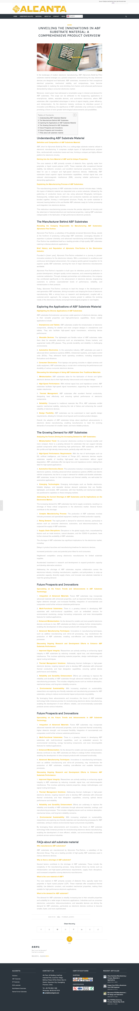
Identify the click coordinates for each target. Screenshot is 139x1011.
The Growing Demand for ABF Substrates (54, 125)
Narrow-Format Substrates (19, 991)
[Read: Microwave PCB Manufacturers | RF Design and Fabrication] (105, 993)
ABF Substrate (16, 979)
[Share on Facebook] (41, 929)
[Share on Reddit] (98, 929)
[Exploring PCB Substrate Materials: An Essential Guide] (1, 505)
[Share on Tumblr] (90, 929)
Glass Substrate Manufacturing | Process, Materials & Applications (117, 978)
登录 (47, 956)
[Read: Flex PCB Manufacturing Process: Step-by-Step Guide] (105, 1000)
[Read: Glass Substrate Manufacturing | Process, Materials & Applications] (105, 977)
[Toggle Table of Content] (74, 115)
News (69, 25)
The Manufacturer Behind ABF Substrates (54, 120)
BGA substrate (16, 985)
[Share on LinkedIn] (82, 929)
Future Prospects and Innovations (51, 128)
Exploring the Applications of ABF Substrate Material (58, 123)
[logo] (39, 8)
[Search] (125, 16)
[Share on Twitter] (49, 929)
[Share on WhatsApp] (65, 929)
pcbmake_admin (68, 917)
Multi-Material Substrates (19, 988)
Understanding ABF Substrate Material (53, 118)
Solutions (14, 975)
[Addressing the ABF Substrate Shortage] (137, 505)
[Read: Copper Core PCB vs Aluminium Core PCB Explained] (105, 986)
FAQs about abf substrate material (51, 133)
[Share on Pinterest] (74, 929)
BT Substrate (16, 982)
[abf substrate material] (69, 57)
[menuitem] (15, 16)
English (72, 16)
